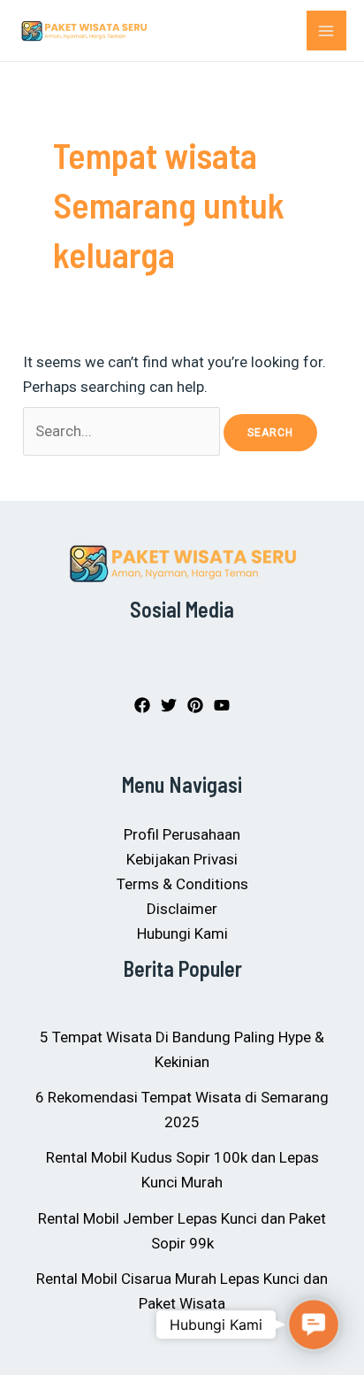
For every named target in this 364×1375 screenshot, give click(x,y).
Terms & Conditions (182, 884)
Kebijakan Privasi (182, 859)
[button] (313, 1324)
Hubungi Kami (182, 933)
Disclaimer (182, 909)
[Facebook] (142, 705)
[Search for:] (123, 431)
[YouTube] (222, 705)
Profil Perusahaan (182, 834)
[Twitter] (169, 705)
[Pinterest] (195, 705)
